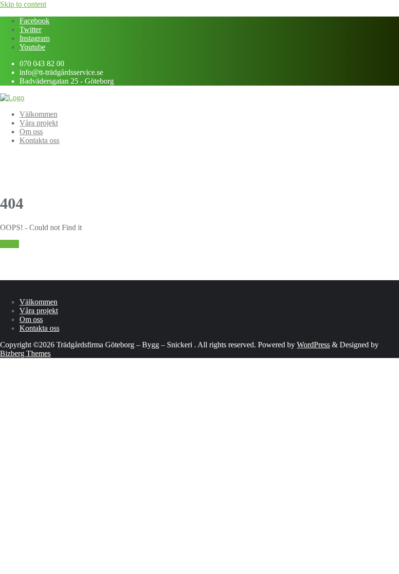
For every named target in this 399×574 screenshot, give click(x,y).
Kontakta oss (39, 328)
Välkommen (38, 302)
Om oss (31, 319)
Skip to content (23, 4)
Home (9, 244)
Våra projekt (38, 310)
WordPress (313, 345)
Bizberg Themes (25, 353)
